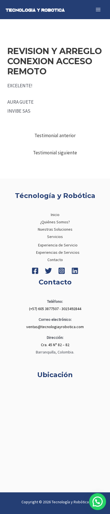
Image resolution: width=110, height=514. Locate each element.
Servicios (55, 236)
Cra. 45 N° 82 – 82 (55, 344)
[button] (97, 501)
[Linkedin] (74, 270)
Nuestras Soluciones (55, 229)
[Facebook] (35, 270)
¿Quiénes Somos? (55, 221)
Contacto (55, 259)
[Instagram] (61, 270)
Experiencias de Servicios (58, 252)
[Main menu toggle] (98, 9)
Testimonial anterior (55, 135)
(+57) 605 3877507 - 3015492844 (55, 308)
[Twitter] (48, 270)
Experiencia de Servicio (58, 245)
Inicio (55, 214)
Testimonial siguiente (55, 153)
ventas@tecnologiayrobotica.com (55, 326)
